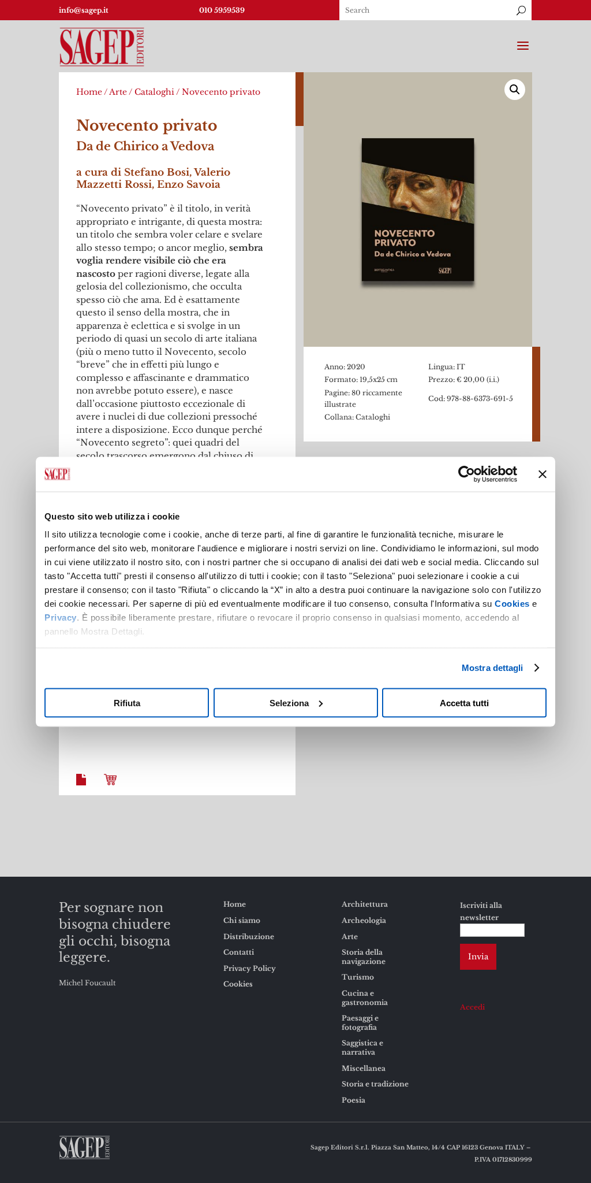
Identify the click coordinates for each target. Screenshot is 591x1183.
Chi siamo (241, 920)
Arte (118, 92)
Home (89, 92)
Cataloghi (154, 92)
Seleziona (289, 702)
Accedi (472, 1007)
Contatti (238, 952)
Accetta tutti (464, 702)
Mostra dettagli (492, 668)
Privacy (60, 617)
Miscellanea (364, 1068)
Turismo (358, 977)
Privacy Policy (249, 968)
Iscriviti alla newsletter (481, 911)
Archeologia (364, 920)
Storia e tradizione (375, 1084)
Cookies (512, 604)
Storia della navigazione (364, 957)
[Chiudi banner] (542, 474)
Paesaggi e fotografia (360, 1023)
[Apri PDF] (83, 788)
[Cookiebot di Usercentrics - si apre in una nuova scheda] (466, 474)
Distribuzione (248, 936)
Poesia (353, 1100)
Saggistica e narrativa (362, 1047)
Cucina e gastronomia (365, 998)
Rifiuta (127, 702)
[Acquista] (112, 788)
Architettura (365, 904)
